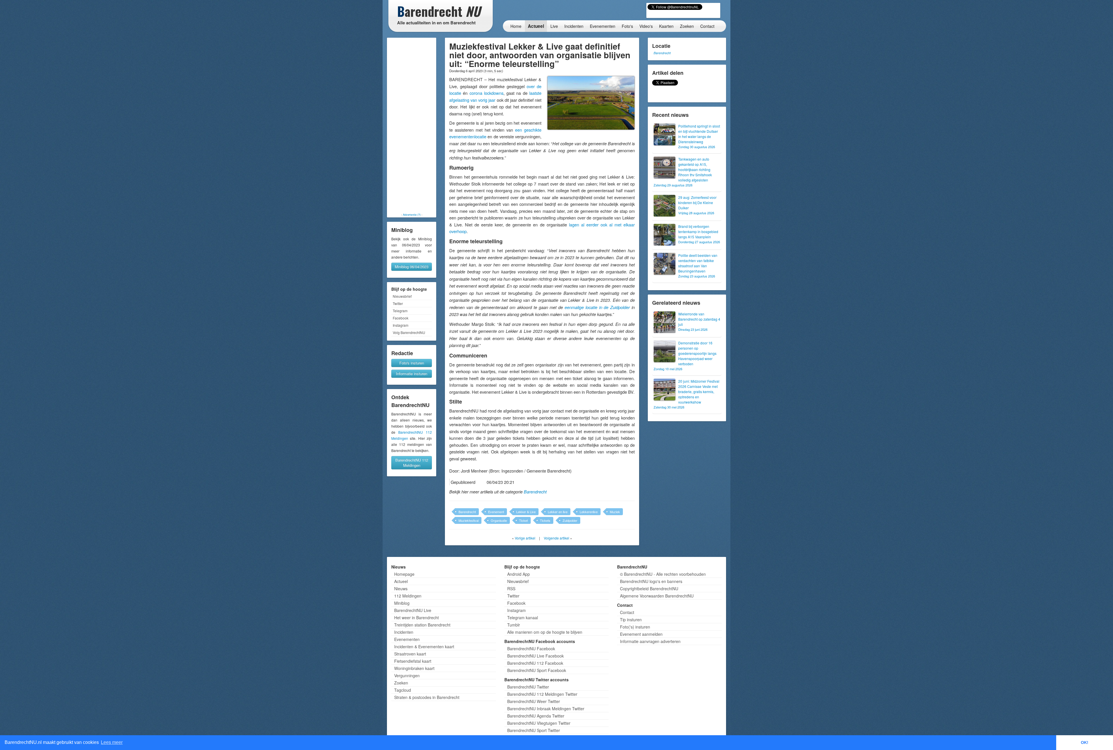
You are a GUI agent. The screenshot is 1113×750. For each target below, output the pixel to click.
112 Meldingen (407, 596)
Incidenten (573, 26)
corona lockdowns (486, 93)
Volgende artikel (556, 537)
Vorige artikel (525, 537)
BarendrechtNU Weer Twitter (533, 701)
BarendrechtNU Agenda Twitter (535, 716)
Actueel (536, 26)
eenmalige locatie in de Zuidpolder (597, 307)
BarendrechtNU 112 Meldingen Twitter (542, 694)
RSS (511, 588)
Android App (518, 574)
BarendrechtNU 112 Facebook (535, 663)
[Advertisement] (412, 125)
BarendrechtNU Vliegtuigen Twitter (538, 723)
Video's (646, 26)
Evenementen (602, 26)
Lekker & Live (526, 511)
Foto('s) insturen (635, 627)
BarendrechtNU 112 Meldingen (411, 462)
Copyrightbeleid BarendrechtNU (649, 588)
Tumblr (513, 625)
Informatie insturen (411, 373)
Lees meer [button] (112, 742)
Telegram (400, 310)
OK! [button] (1084, 742)
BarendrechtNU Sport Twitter (533, 730)
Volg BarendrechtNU (409, 332)
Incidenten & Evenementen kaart (424, 646)
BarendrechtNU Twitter (528, 687)
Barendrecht (535, 492)
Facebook (400, 317)
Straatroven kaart (410, 654)
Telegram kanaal (522, 617)
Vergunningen (407, 675)
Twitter (398, 303)
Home (515, 26)
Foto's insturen (411, 363)
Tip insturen (631, 619)
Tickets (545, 520)
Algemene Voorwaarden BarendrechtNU (657, 596)
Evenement (496, 511)
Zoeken (687, 26)
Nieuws (401, 588)
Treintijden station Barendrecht (422, 625)
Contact (707, 26)
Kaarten (666, 26)
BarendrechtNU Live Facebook (535, 656)
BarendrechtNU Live (412, 610)
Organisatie (499, 520)
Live (554, 26)
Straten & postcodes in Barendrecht (426, 697)
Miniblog (402, 603)
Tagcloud (402, 690)
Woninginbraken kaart (414, 668)
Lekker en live (558, 511)
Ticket (523, 520)
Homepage (404, 574)
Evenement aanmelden (641, 634)
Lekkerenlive (589, 511)
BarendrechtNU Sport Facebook (536, 670)
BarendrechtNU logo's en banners (651, 581)
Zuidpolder (570, 520)
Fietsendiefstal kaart (412, 661)
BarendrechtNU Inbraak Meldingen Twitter (545, 708)
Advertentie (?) (412, 215)
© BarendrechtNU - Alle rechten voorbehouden (663, 574)
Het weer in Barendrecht (416, 617)
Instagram (400, 325)
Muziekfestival (469, 520)
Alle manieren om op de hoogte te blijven (544, 632)
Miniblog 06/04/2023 (411, 266)
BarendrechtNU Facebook (531, 648)
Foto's (627, 26)
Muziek (615, 511)
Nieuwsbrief (402, 296)
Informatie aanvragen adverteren (650, 641)
